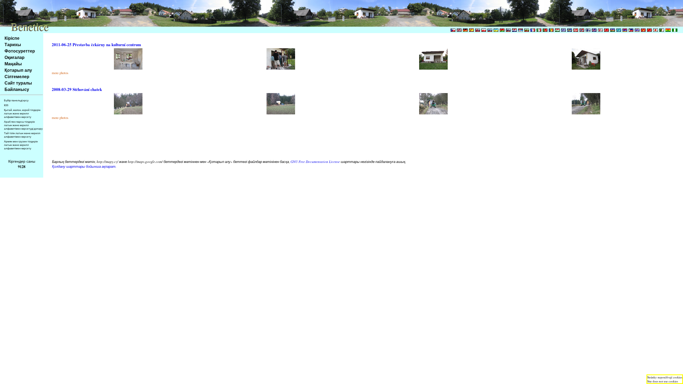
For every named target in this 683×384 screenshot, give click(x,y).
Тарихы (13, 44)
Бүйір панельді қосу (16, 100)
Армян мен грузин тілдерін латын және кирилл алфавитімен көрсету (21, 145)
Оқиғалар (15, 57)
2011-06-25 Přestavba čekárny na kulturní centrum (96, 44)
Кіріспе (12, 38)
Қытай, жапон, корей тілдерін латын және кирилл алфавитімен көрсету (22, 113)
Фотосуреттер (20, 51)
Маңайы (13, 64)
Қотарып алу (18, 70)
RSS (6, 105)
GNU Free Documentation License (315, 161)
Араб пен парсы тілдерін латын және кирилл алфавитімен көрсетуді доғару (23, 125)
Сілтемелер (17, 76)
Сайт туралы (18, 83)
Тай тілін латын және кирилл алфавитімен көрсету (22, 134)
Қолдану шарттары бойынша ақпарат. (84, 166)
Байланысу (17, 89)
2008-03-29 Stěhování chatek (77, 89)
